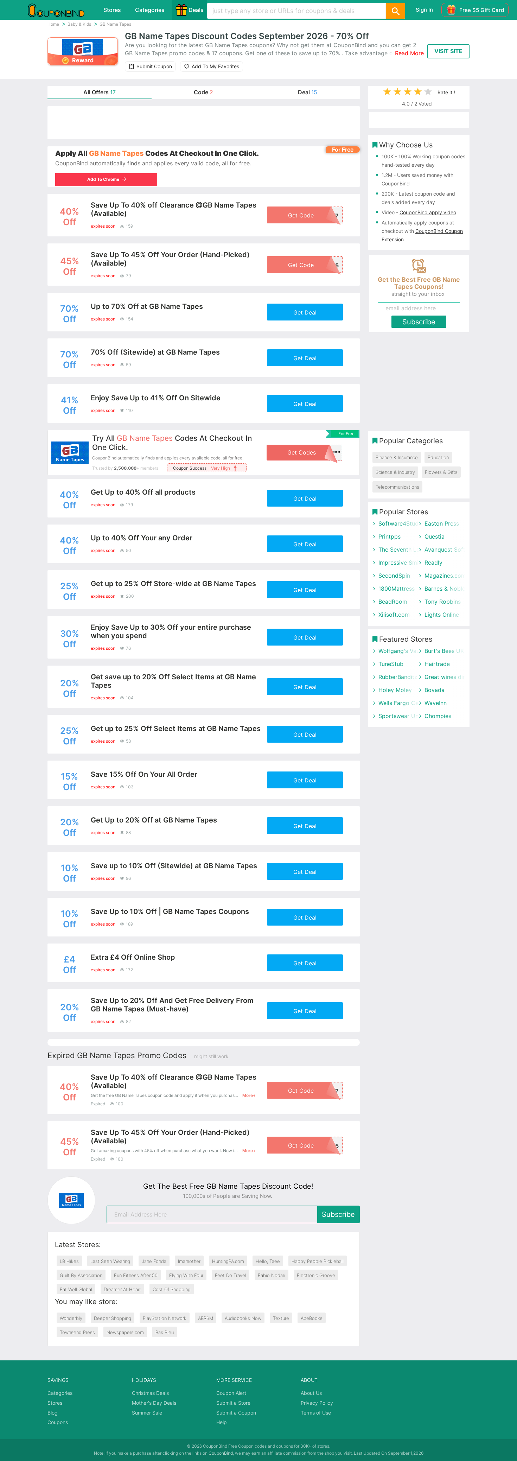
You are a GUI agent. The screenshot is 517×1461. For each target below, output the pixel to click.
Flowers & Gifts (441, 472)
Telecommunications (397, 487)
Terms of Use (316, 1413)
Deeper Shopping (112, 1318)
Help (221, 1422)
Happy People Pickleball (318, 1261)
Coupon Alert (231, 1393)
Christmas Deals (150, 1393)
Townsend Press (77, 1332)
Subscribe (338, 1214)
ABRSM (205, 1318)
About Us (311, 1393)
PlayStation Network (164, 1318)
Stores (112, 9)
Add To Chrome (103, 179)
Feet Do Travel (230, 1275)
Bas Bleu (164, 1332)
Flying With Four (186, 1275)
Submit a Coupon (236, 1413)
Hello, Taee (268, 1261)
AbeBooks (312, 1318)
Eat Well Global (76, 1289)
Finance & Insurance (397, 457)
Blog (52, 1413)
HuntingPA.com (228, 1261)
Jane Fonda (154, 1261)
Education (438, 457)
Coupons (57, 1422)
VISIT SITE (448, 51)
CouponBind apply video (428, 212)
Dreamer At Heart (122, 1289)
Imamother (189, 1261)
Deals (196, 9)
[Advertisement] (203, 123)
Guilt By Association (81, 1275)
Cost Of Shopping (172, 1289)
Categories (150, 9)
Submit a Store (233, 1403)
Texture (281, 1318)
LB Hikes (69, 1261)
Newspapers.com (125, 1332)
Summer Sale (147, 1413)
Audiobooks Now (243, 1318)
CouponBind (221, 1453)
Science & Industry (395, 472)
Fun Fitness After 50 (136, 1275)
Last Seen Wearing (110, 1261)
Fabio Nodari (271, 1275)
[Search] (395, 11)
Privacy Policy (317, 1403)
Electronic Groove (316, 1275)
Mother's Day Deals (154, 1403)
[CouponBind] (61, 10)
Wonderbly (71, 1318)
